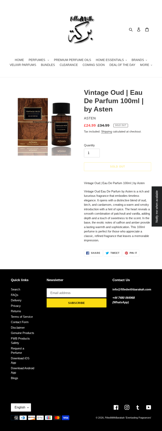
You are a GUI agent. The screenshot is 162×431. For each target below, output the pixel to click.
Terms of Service (22, 316)
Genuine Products (22, 333)
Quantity (89, 145)
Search (15, 289)
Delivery (16, 300)
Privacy (16, 305)
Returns (16, 311)
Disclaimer (18, 327)
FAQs (14, 295)
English (20, 407)
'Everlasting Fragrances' (138, 417)
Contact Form (20, 322)
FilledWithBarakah (115, 417)
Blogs (14, 378)
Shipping (106, 131)
